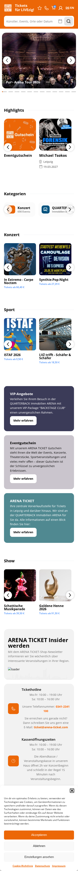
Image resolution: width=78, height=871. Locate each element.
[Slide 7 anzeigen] (42, 91)
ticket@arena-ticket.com (51, 727)
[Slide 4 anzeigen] (23, 91)
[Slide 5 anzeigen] (29, 91)
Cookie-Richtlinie (23, 866)
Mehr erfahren (23, 420)
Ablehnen (39, 846)
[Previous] (8, 147)
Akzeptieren (39, 835)
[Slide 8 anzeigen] (48, 91)
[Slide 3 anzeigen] (17, 91)
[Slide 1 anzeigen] (4, 91)
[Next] (70, 147)
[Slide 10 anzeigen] (61, 91)
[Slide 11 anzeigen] (67, 91)
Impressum (59, 866)
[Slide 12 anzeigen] (73, 91)
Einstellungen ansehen (39, 857)
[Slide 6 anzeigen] (36, 91)
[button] (72, 791)
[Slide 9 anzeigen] (54, 91)
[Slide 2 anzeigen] (10, 91)
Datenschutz (42, 866)
